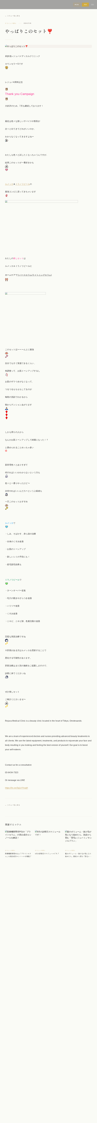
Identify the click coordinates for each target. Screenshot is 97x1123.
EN (77, 4)
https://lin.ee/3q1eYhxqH (16, 788)
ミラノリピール (22, 184)
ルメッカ (9, 184)
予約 (85, 4)
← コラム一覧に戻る (12, 16)
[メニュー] (92, 5)
